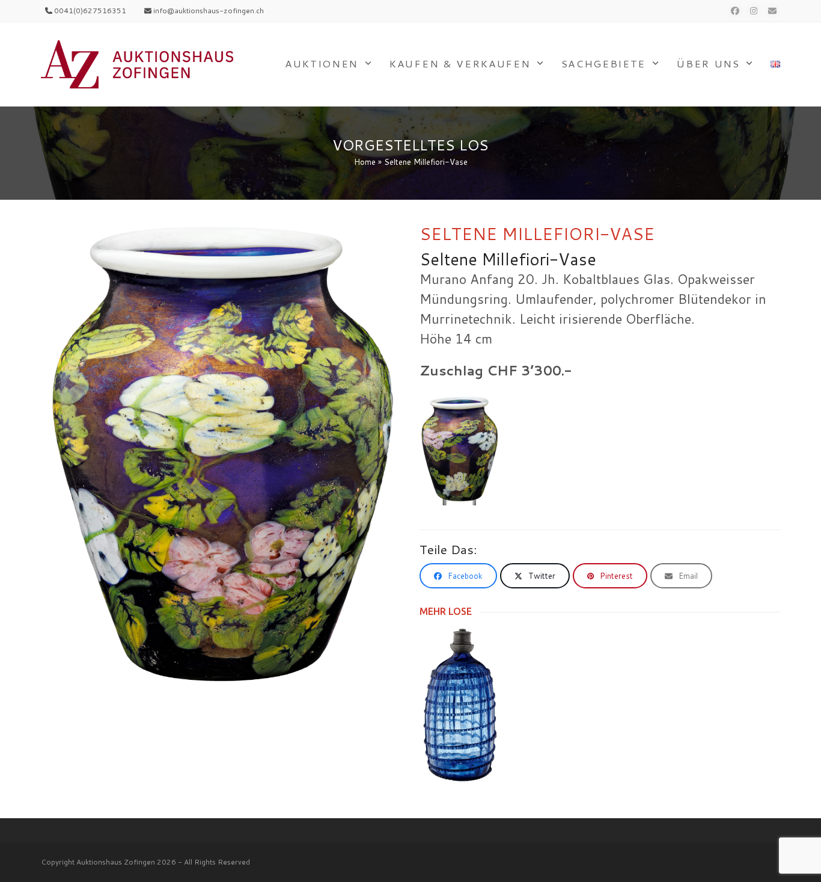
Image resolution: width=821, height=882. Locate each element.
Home (365, 161)
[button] (458, 575)
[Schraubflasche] (460, 704)
